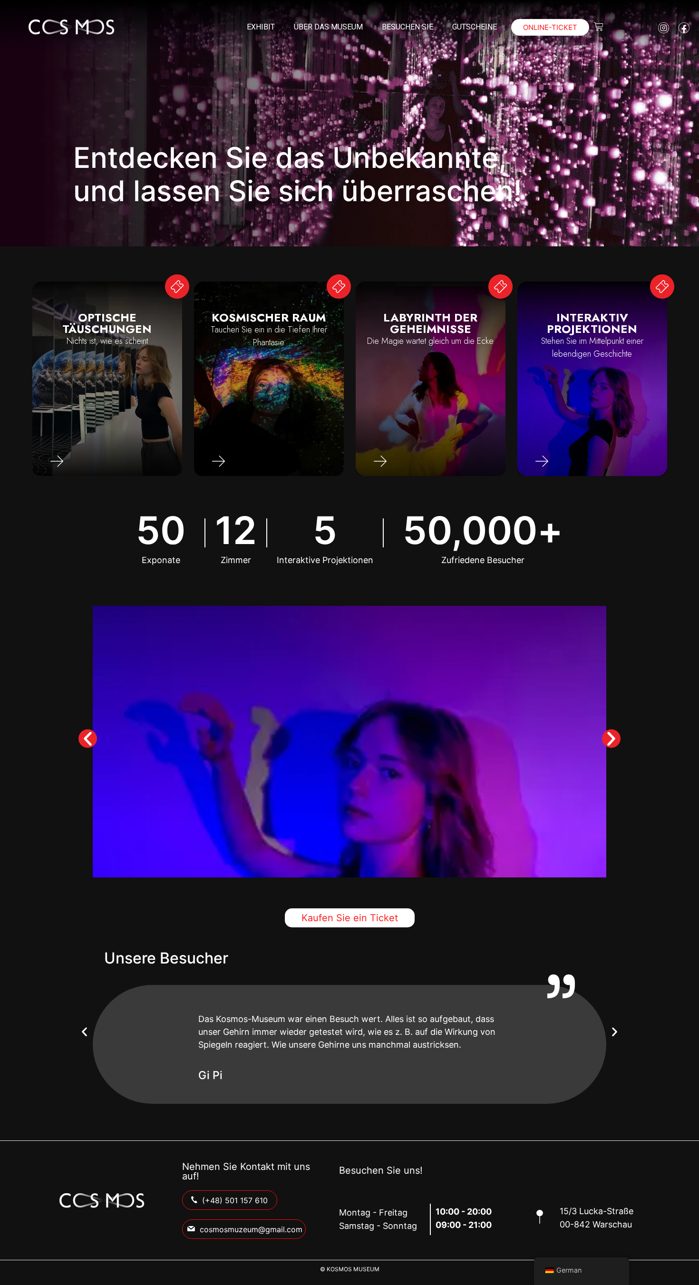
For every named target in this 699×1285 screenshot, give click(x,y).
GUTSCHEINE (474, 26)
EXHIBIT (261, 26)
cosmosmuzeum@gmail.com (251, 1229)
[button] (87, 738)
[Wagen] (598, 26)
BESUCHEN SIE (407, 26)
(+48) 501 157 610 (235, 1200)
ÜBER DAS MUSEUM (328, 26)
